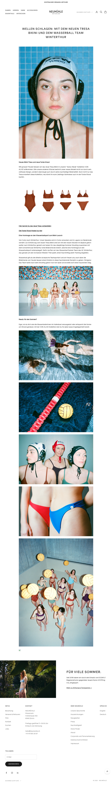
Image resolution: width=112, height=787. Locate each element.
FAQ (7, 718)
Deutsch (103, 714)
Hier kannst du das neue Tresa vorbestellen (35, 226)
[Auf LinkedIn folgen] (18, 773)
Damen (8, 10)
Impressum (75, 743)
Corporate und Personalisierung (83, 736)
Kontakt (8, 722)
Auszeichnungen (77, 714)
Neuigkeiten (75, 718)
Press (73, 722)
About (73, 732)
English (102, 711)
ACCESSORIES (32, 10)
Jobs (7, 729)
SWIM (23, 10)
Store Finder (75, 729)
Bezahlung (9, 711)
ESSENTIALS (9, 13)
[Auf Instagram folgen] (12, 773)
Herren (16, 10)
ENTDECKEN (21, 13)
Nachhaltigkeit (76, 725)
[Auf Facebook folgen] (6, 773)
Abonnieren (13, 764)
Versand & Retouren (12, 714)
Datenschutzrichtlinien (79, 740)
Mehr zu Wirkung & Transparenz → (79, 688)
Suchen (8, 725)
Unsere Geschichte (78, 711)
